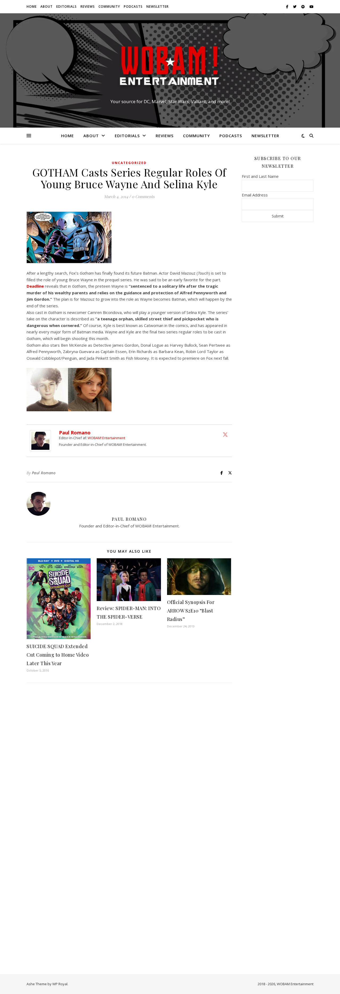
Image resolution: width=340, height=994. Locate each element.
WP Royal (59, 984)
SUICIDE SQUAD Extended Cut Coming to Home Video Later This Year (58, 654)
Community (109, 6)
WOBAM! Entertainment (106, 437)
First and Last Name (260, 176)
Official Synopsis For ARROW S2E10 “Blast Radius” (191, 610)
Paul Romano (75, 432)
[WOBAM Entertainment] (170, 65)
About (46, 6)
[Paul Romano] (42, 440)
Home (32, 6)
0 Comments (143, 196)
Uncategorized (129, 163)
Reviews (87, 6)
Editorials (66, 6)
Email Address (255, 195)
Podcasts (133, 6)
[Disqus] (129, 757)
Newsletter (157, 6)
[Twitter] (225, 434)
